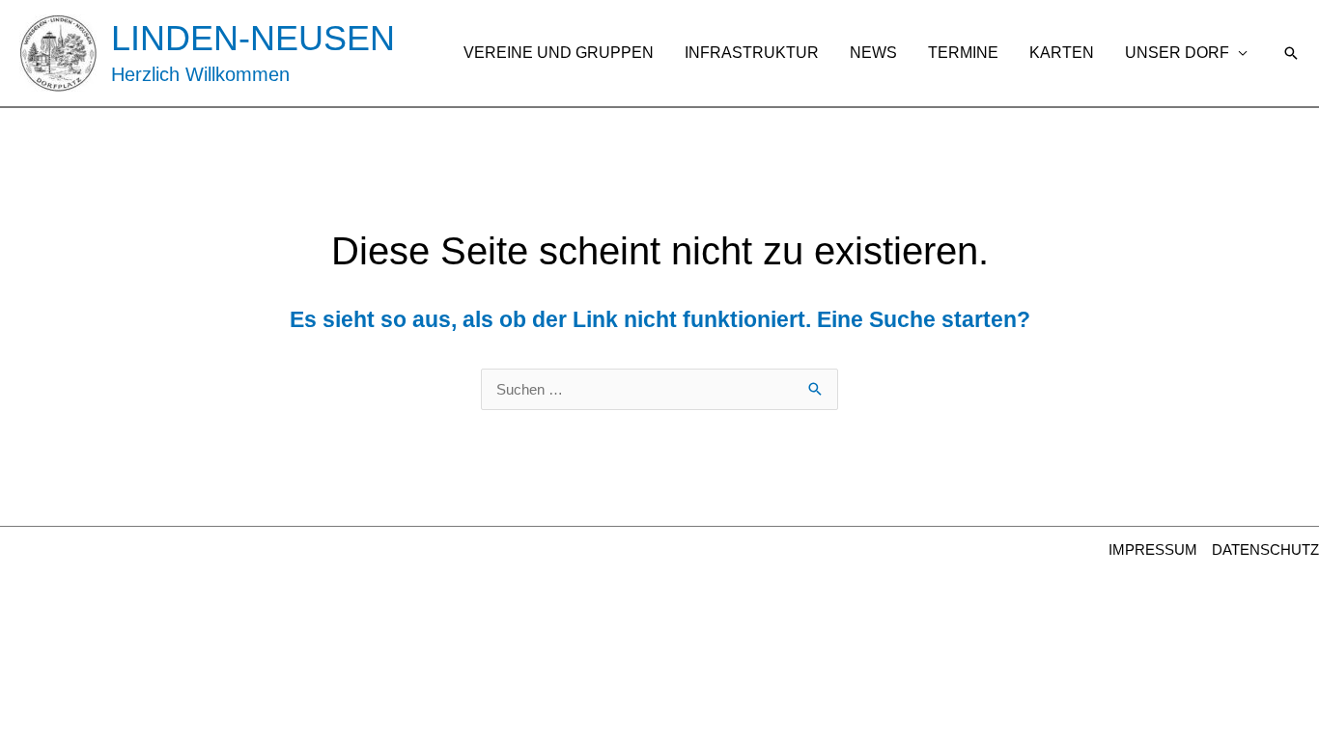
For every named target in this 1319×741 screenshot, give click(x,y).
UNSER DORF (1177, 52)
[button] (1291, 53)
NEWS (873, 52)
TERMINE (963, 52)
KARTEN (1061, 52)
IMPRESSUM (1153, 549)
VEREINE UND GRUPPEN (558, 52)
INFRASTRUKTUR (752, 52)
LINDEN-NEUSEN (253, 38)
